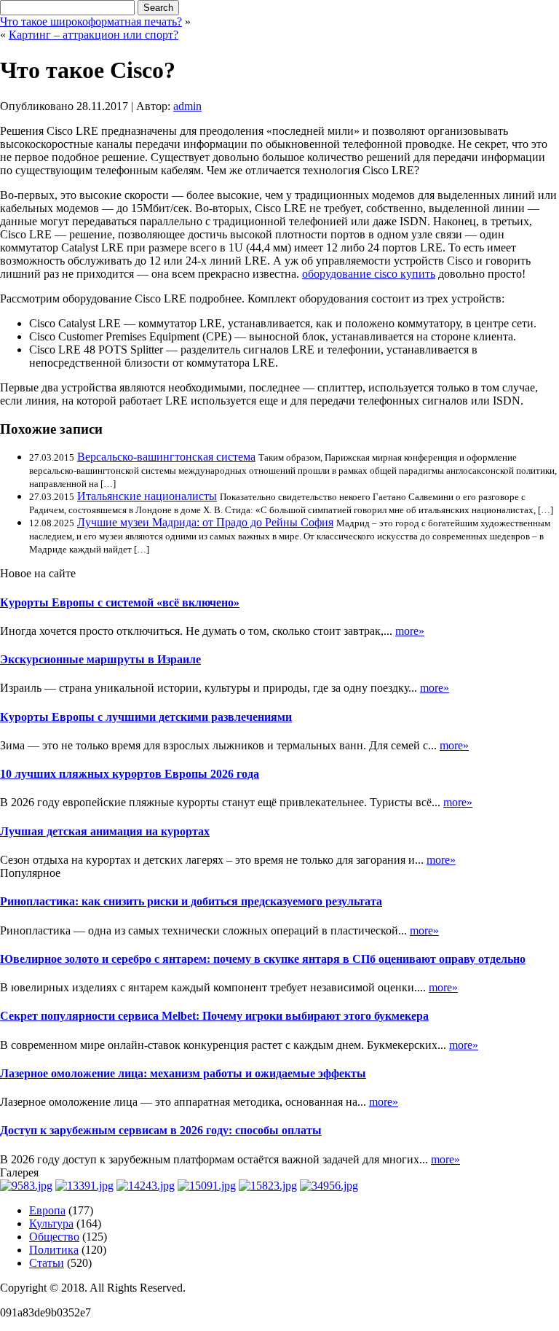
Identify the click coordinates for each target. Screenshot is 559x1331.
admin (187, 106)
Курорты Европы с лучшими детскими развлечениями (146, 717)
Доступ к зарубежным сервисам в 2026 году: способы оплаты (161, 1130)
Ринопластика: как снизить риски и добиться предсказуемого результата (191, 901)
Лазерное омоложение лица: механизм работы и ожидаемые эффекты (183, 1073)
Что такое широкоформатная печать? (91, 21)
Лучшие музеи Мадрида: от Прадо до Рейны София (205, 522)
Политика (54, 1250)
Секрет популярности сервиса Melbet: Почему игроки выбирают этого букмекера (214, 1016)
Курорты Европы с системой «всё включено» (119, 602)
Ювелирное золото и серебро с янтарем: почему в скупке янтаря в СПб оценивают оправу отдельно (263, 959)
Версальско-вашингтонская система (166, 456)
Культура (51, 1223)
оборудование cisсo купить (368, 274)
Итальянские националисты (147, 496)
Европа (47, 1210)
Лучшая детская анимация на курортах (105, 831)
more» (409, 631)
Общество (54, 1236)
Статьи (46, 1263)
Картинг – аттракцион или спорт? (93, 34)
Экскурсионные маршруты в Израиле (100, 659)
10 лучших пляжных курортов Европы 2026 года (129, 774)
